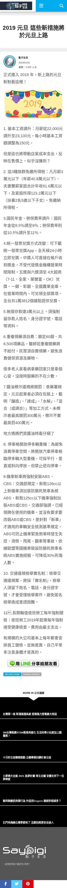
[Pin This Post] (28, 884)
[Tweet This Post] (17, 884)
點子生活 (23, 57)
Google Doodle (31, 674)
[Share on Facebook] (5, 884)
